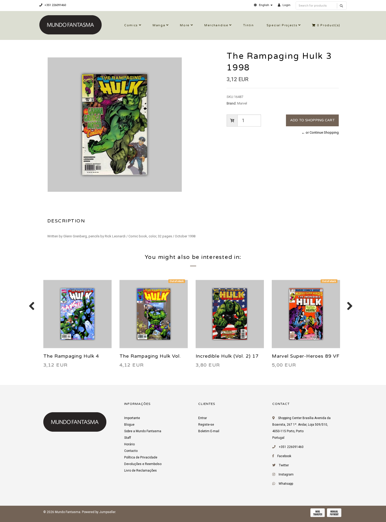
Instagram (286, 474)
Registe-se (206, 424)
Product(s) (328, 25)
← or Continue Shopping (320, 132)
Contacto (131, 451)
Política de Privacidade (140, 457)
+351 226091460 (55, 5)
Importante (132, 418)
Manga (159, 25)
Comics (131, 25)
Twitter (284, 465)
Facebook (284, 456)
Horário (129, 444)
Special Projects (282, 25)
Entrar (202, 418)
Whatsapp (286, 484)
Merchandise (216, 25)
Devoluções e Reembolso (142, 464)
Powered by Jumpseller (98, 512)
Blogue (129, 424)
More (185, 25)
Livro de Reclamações (140, 470)
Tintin (248, 25)
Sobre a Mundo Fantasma (142, 431)
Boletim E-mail (208, 431)
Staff (127, 438)
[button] (263, 5)
